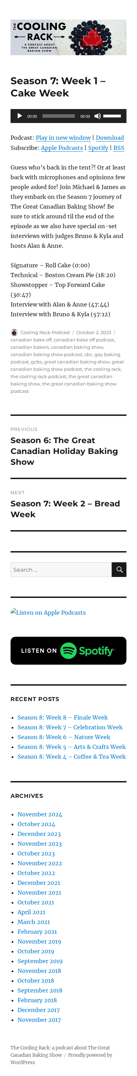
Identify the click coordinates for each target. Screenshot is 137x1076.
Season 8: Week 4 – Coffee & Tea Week (72, 756)
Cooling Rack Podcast (45, 332)
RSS (118, 147)
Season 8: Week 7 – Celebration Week (70, 727)
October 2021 (36, 902)
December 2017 (39, 1009)
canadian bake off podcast (84, 339)
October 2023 (36, 853)
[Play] (19, 116)
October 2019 (36, 951)
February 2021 (37, 931)
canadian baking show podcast (46, 354)
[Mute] (97, 116)
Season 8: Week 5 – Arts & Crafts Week (72, 746)
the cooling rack (102, 369)
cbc (88, 354)
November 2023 (40, 843)
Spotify (98, 147)
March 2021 (34, 921)
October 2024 (36, 824)
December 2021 (39, 882)
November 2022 (40, 863)
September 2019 (40, 961)
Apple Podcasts (62, 147)
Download (110, 137)
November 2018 (39, 970)
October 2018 (36, 980)
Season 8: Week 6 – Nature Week (64, 737)
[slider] (113, 115)
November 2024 (40, 814)
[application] (68, 116)
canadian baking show (77, 347)
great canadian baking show (77, 361)
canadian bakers (30, 347)
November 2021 (39, 892)
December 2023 (39, 833)
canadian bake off (31, 339)
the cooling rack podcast (38, 376)
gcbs (36, 361)
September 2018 (40, 990)
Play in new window (63, 137)
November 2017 (39, 1019)
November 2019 (39, 941)
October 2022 (36, 872)
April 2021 (31, 912)
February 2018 (37, 1000)
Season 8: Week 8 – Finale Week (63, 717)
